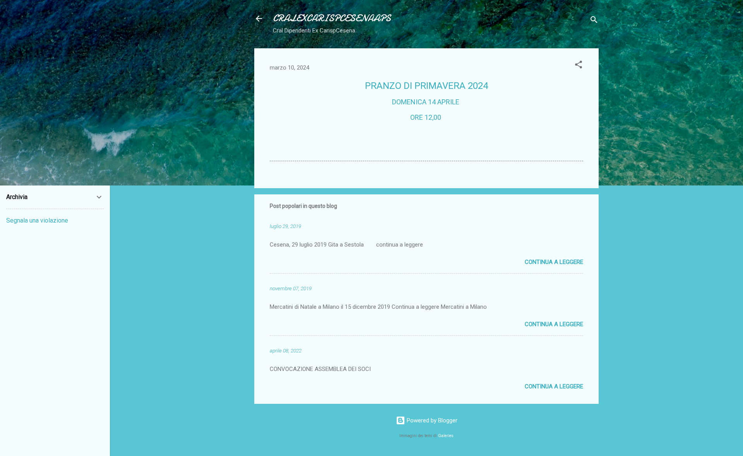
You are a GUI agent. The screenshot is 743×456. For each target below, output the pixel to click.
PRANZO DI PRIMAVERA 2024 (426, 85)
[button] (578, 66)
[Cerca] (594, 21)
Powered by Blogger (431, 420)
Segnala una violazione (37, 220)
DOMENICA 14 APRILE (426, 102)
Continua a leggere (554, 262)
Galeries (446, 435)
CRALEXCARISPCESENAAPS (332, 18)
